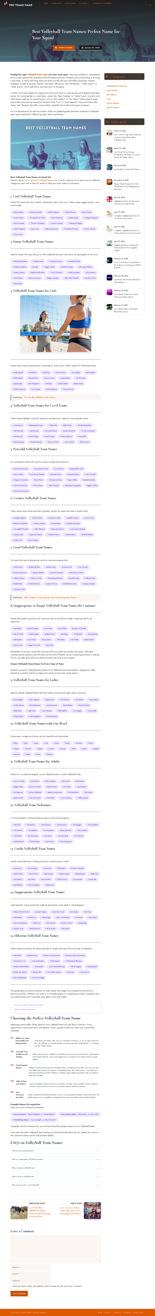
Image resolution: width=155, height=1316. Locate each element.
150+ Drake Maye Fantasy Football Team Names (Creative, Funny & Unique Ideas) (127, 154)
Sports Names (70, 3)
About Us (107, 1312)
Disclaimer (127, 1312)
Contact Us (117, 1312)
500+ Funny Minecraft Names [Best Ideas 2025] (126, 310)
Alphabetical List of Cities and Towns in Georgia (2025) (126, 202)
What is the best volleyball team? (23, 1176)
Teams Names (56, 3)
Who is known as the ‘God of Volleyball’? (25, 1185)
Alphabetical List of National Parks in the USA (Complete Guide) (126, 248)
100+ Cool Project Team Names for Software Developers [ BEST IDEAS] (127, 265)
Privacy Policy (138, 1312)
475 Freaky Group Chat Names (126, 169)
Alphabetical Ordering (102, 3)
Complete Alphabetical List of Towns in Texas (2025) (126, 217)
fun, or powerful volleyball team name (41, 180)
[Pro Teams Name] (5, 3)
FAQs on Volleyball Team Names (25, 1009)
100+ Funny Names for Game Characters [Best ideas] (126, 295)
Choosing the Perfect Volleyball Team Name (28, 1005)
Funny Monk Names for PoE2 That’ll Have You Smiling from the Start (126, 186)
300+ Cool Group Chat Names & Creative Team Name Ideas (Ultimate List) (127, 137)
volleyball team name (37, 74)
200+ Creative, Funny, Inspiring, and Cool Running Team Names (50, 597)
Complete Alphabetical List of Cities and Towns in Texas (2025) (127, 231)
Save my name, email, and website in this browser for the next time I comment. (47, 1286)
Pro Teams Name (20, 5)
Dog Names (112, 90)
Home (46, 3)
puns (109, 98)
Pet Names (83, 3)
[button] (150, 5)
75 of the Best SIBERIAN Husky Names (39, 397)
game (39, 254)
